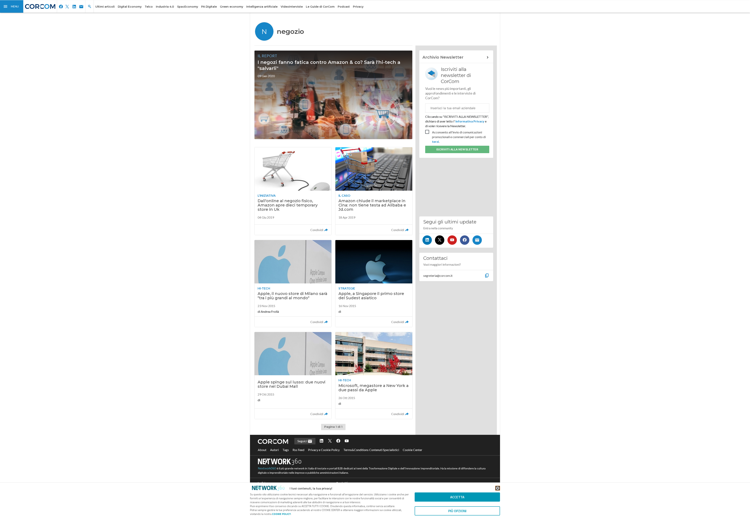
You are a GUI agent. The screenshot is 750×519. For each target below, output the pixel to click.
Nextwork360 (267, 468)
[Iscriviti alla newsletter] (477, 240)
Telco (149, 6)
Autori (274, 450)
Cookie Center (412, 450)
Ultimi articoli (105, 6)
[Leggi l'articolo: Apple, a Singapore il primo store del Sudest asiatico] (373, 283)
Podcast (344, 6)
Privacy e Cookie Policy (324, 450)
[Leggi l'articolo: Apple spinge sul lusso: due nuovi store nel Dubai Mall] (292, 375)
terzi (435, 141)
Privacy (358, 6)
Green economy (231, 6)
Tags (285, 450)
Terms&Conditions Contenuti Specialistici (371, 450)
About (262, 450)
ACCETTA (457, 497)
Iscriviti (457, 149)
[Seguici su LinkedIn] (427, 240)
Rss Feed (298, 450)
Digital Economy (130, 6)
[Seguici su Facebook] (464, 240)
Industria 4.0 (165, 6)
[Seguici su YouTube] (452, 240)
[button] (11, 6)
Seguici (302, 441)
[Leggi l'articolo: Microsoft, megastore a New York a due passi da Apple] (373, 375)
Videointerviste (292, 6)
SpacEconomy (187, 6)
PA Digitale (209, 6)
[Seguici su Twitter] (439, 240)
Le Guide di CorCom (320, 6)
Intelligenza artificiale (262, 6)
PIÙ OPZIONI (457, 511)
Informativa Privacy (470, 121)
